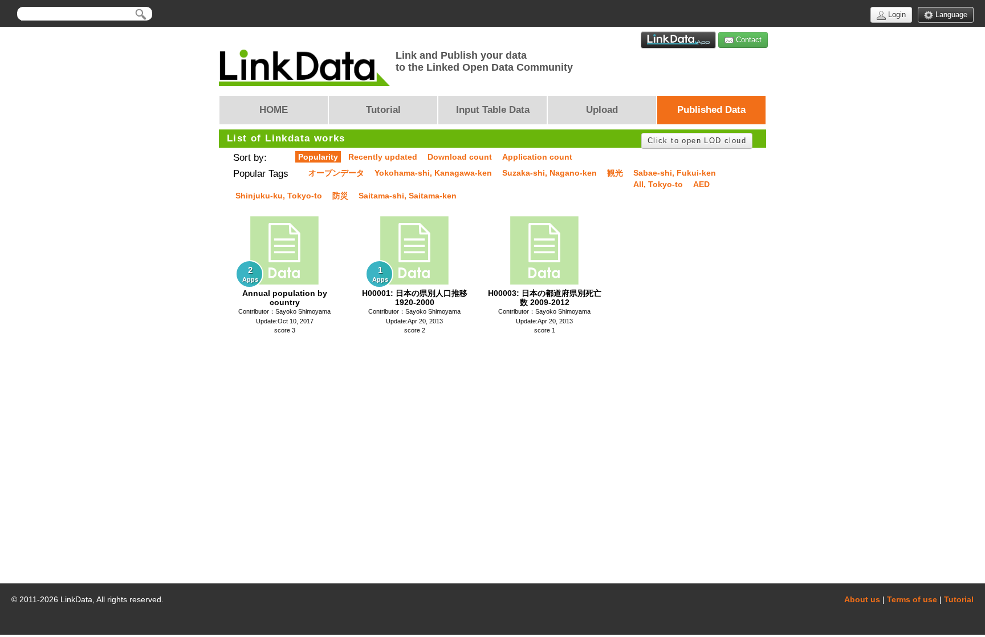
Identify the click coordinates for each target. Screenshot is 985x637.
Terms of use (912, 599)
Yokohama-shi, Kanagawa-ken (433, 172)
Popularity (318, 156)
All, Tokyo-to (658, 184)
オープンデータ (336, 172)
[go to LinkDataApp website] (678, 39)
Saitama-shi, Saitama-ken (408, 195)
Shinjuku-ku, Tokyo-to (278, 195)
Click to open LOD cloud (697, 140)
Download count (460, 156)
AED (701, 184)
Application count (537, 156)
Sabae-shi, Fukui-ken (674, 172)
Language (950, 14)
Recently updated (382, 156)
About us (862, 599)
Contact (748, 39)
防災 (340, 195)
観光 (615, 172)
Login (896, 14)
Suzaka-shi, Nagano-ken (549, 172)
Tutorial (959, 599)
